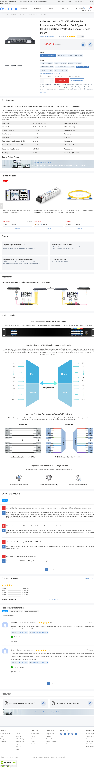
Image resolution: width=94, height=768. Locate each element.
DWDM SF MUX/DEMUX (75, 56)
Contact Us (34, 741)
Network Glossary (51, 741)
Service (51, 9)
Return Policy (20, 739)
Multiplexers (15, 15)
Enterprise (3, 739)
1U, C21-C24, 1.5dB (46, 70)
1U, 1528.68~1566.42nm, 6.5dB (65, 67)
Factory (18, 749)
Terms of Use (14, 757)
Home (2, 15)
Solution (37, 9)
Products (23, 9)
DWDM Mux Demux (35, 15)
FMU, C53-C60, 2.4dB (47, 67)
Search (84, 10)
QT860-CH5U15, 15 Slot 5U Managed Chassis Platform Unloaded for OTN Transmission (16, 211)
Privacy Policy (4, 757)
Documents (49, 744)
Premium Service (16, 611)
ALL (5, 500)
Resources (80, 9)
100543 (44, 15)
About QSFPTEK (35, 734)
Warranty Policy (20, 741)
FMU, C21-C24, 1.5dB (61, 70)
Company (64, 9)
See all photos (53, 600)
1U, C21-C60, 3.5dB (60, 63)
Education (3, 741)
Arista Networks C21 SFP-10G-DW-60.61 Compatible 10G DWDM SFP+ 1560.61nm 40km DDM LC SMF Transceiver (48, 211)
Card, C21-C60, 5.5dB (74, 63)
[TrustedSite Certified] (8, 763)
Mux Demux (24, 15)
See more (43, 92)
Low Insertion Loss (31, 611)
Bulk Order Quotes (77, 80)
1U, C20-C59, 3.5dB (46, 63)
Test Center (34, 744)
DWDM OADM (61, 56)
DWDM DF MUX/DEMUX (48, 56)
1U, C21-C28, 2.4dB (82, 67)
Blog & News (50, 734)
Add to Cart (61, 80)
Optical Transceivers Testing (39, 162)
